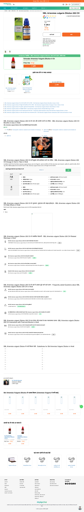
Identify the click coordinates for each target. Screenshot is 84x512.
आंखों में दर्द (9, 136)
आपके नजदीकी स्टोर (38, 489)
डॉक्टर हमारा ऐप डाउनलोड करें (54, 485)
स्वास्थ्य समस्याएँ (14, 8)
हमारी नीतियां (22, 479)
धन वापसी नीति (22, 485)
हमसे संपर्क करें (7, 485)
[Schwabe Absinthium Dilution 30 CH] (22, 429)
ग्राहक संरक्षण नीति (22, 487)
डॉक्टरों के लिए (52, 479)
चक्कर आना (46, 129)
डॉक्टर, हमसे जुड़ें (52, 481)
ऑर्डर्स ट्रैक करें (37, 485)
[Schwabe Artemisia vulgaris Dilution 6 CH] (13, 63)
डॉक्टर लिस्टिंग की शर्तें (53, 483)
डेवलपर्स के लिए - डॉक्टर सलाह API (40, 494)
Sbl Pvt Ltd (48, 38)
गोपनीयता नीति (22, 481)
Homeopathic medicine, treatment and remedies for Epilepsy (26, 129)
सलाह (5, 8)
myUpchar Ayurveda (8, 491)
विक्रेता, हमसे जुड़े (37, 492)
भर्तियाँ (5, 487)
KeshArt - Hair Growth (8, 492)
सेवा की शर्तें (21, 483)
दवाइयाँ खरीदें (37, 481)
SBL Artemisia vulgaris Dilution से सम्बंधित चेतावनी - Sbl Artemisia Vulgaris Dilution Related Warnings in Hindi (29, 108)
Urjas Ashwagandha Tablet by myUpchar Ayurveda (27, 89)
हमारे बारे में (6, 481)
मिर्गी (7, 129)
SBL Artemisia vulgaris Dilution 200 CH (11, 88)
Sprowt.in (6, 489)
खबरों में (6, 483)
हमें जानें (6, 479)
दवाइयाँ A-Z (34, 8)
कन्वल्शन (45, 136)
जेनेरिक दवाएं (36, 487)
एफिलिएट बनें (36, 498)
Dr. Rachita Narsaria (17, 380)
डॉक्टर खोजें (36, 491)
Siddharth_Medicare (50, 43)
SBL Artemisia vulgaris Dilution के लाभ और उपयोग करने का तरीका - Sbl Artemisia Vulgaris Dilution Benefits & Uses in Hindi (32, 103)
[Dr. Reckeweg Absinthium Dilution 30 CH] (9, 429)
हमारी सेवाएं (36, 479)
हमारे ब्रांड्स (25, 8)
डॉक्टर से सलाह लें (37, 483)
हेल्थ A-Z (43, 8)
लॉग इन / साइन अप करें (75, 8)
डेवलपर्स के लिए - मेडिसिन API (39, 496)
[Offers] (63, 4)
